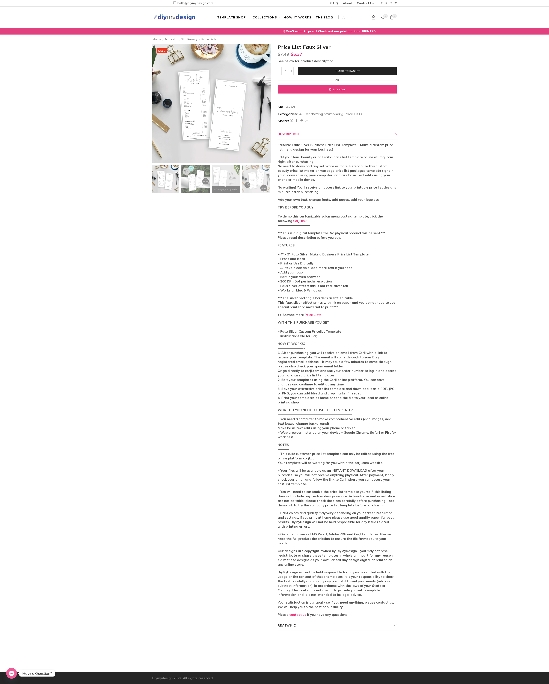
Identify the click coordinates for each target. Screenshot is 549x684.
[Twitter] (386, 3)
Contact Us (365, 3)
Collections (265, 17)
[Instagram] (391, 3)
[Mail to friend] (306, 121)
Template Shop (231, 17)
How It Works (297, 17)
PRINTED (314, 31)
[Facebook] (382, 3)
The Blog (324, 17)
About (348, 3)
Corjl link (299, 221)
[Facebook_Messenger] (11, 673)
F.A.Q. (334, 3)
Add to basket (349, 70)
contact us (297, 615)
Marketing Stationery (181, 39)
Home (156, 39)
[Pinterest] (395, 3)
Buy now (339, 89)
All (301, 114)
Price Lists (209, 39)
